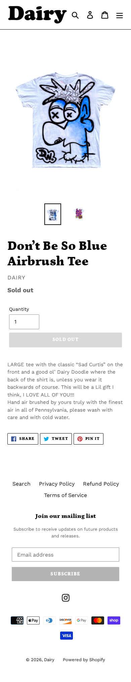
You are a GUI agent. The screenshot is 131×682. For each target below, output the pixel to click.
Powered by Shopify (84, 659)
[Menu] (119, 14)
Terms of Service (65, 495)
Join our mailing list (66, 516)
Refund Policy (101, 484)
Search (21, 484)
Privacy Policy (57, 484)
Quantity (19, 309)
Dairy (49, 659)
